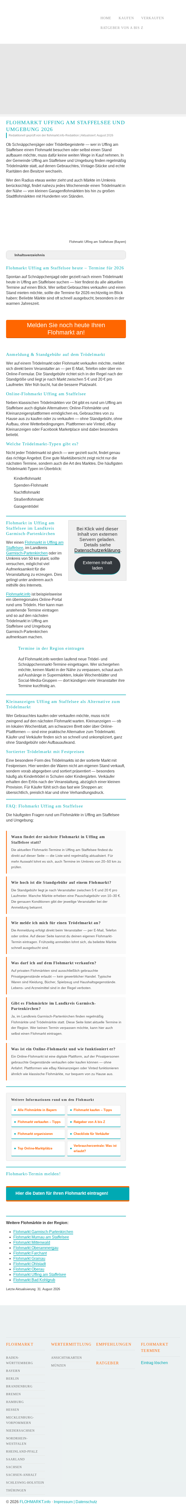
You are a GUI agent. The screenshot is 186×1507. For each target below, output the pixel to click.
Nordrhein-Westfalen (17, 1441)
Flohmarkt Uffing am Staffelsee (39, 1274)
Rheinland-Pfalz (22, 1451)
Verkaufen (152, 18)
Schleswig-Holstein (25, 1482)
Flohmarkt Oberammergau (35, 1248)
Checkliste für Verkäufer (91, 1134)
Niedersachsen (20, 1430)
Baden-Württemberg (19, 1360)
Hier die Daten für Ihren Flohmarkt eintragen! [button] (62, 1193)
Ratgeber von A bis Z (122, 28)
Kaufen (126, 18)
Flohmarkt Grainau (29, 1258)
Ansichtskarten (66, 1357)
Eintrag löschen (154, 1363)
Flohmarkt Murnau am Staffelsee (41, 1237)
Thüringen (16, 1490)
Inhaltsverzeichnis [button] (30, 255)
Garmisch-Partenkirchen (27, 553)
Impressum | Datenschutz (75, 1502)
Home (106, 18)
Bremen (13, 1394)
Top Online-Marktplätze (35, 1148)
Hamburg (15, 1402)
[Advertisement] (93, 80)
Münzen (58, 1365)
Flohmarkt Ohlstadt (29, 1264)
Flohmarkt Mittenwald (31, 1242)
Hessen (12, 1409)
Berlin (12, 1378)
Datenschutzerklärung (97, 550)
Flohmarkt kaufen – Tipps (93, 1110)
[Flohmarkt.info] (48, 23)
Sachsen (14, 1467)
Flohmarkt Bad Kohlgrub (34, 1280)
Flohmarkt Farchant (30, 1253)
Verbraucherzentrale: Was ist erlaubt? (95, 1148)
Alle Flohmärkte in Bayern (37, 1110)
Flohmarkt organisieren (35, 1134)
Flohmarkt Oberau (28, 1269)
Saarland (15, 1459)
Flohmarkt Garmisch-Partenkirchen (43, 1232)
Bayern (13, 1371)
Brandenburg (19, 1386)
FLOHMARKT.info (35, 1502)
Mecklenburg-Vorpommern (20, 1420)
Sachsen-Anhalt (21, 1475)
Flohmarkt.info (18, 594)
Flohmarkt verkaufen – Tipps (39, 1122)
